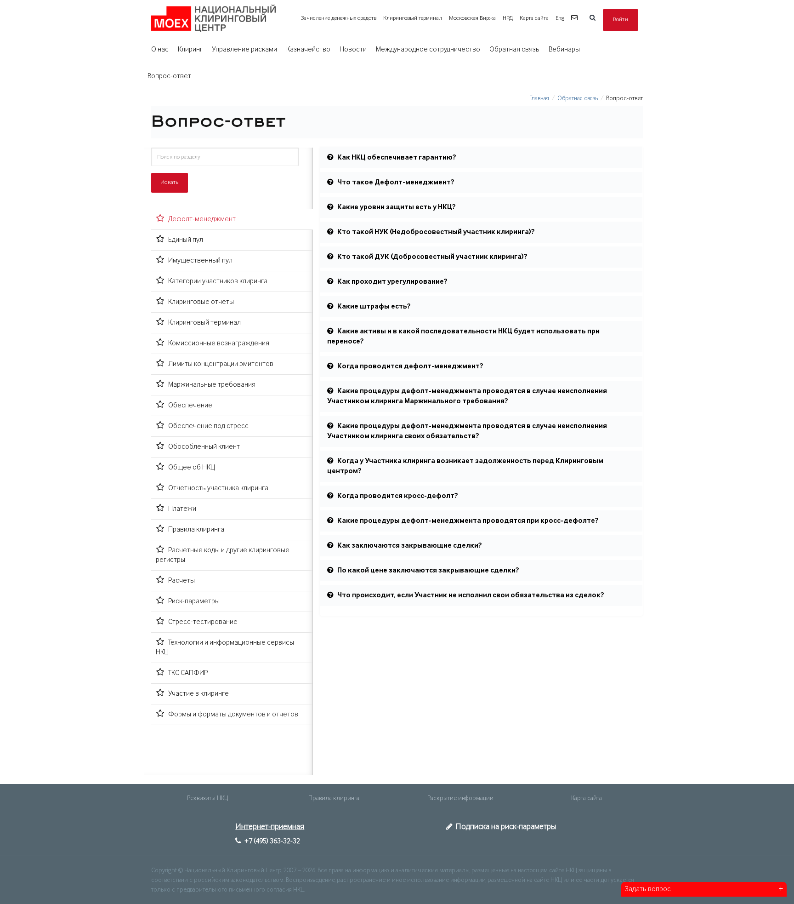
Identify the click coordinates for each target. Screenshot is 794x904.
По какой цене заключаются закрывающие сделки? (428, 570)
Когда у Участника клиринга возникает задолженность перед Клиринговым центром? (465, 466)
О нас (160, 49)
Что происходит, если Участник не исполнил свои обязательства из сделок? (470, 595)
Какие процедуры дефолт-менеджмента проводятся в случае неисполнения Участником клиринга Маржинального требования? (467, 396)
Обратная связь (514, 49)
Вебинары (564, 49)
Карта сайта (534, 18)
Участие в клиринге (198, 694)
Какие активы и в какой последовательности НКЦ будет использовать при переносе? (463, 336)
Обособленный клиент (204, 447)
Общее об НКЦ (191, 467)
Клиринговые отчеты (201, 302)
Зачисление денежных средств (338, 18)
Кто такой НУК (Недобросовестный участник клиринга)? (436, 232)
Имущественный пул (200, 260)
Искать (169, 182)
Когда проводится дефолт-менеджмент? (410, 366)
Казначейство (308, 49)
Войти (621, 20)
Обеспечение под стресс (208, 426)
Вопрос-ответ (169, 76)
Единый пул (185, 240)
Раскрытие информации (460, 798)
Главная (539, 98)
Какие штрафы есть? (374, 306)
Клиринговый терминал (412, 18)
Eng (560, 18)
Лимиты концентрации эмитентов (220, 364)
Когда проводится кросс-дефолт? (397, 496)
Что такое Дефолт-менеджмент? (395, 182)
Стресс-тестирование (203, 622)
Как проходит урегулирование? (392, 282)
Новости (353, 49)
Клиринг (190, 49)
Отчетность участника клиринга (218, 488)
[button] (575, 18)
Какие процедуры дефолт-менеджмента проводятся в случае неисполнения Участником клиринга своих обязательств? (467, 431)
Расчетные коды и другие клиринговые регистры (222, 555)
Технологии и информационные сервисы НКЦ (225, 647)
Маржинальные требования (211, 385)
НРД (508, 18)
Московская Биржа (472, 18)
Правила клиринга (196, 529)
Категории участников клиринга (217, 281)
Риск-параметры (194, 601)
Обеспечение (190, 405)
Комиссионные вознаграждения (218, 343)
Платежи (182, 509)
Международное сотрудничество (428, 49)
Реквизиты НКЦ (207, 798)
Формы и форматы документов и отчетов (233, 714)
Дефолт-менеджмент (202, 219)
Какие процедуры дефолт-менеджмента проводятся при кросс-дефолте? (468, 521)
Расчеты (181, 580)
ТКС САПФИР (188, 673)
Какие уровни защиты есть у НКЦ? (396, 207)
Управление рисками (244, 49)
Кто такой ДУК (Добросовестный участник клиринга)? (432, 257)
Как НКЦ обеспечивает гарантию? (396, 157)
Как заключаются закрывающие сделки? (409, 545)
